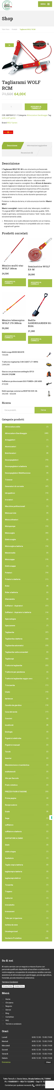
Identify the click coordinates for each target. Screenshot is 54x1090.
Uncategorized (11, 931)
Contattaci (10, 1017)
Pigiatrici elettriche (13, 738)
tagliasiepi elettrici (13, 878)
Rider (7, 586)
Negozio (9, 1006)
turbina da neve (11, 925)
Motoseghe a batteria (14, 546)
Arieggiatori (10, 440)
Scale (7, 812)
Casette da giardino (13, 705)
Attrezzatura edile (12, 427)
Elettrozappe (10, 566)
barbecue (9, 699)
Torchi (8, 752)
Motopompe (10, 526)
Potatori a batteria (12, 579)
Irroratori (9, 500)
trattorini (9, 898)
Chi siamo (9, 1003)
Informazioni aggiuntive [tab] (37, 146)
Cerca (43, 410)
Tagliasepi (9, 659)
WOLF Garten (12, 123)
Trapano (8, 892)
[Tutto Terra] (14, 5)
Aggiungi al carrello (36, 107)
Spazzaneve (10, 626)
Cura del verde (11, 712)
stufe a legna (10, 852)
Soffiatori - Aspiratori (14, 606)
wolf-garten (11, 118)
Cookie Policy (19, 986)
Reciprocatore (11, 805)
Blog (7, 1013)
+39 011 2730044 (42, 1085)
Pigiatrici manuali (12, 745)
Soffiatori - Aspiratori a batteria (18, 612)
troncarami (9, 911)
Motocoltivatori (11, 520)
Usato (7, 692)
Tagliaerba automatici (14, 646)
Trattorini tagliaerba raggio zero (18, 679)
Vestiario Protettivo (13, 938)
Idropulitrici (10, 493)
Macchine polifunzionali (15, 506)
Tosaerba (9, 885)
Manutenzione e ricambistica (17, 765)
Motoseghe (10, 533)
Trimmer (9, 480)
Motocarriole (10, 513)
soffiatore (9, 825)
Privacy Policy (7, 986)
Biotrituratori (10, 453)
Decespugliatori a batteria (16, 466)
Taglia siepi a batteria (14, 865)
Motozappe (10, 559)
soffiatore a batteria (13, 832)
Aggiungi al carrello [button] (10, 282)
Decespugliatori (11, 460)
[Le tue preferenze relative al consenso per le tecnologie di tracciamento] (51, 817)
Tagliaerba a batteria (13, 639)
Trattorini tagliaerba (13, 665)
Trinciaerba (10, 685)
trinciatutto (9, 905)
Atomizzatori (10, 447)
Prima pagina (10, 798)
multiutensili (10, 772)
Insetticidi (9, 725)
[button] (48, 44)
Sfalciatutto (10, 599)
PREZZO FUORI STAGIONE (16, 792)
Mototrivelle (10, 553)
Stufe (7, 845)
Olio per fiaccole (12, 778)
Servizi (8, 1010)
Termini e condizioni (13, 1024)
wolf (3, 118)
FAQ (7, 1020)
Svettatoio (9, 858)
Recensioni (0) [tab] (27, 153)
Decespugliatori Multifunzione (17, 473)
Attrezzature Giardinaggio (37, 115)
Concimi (8, 719)
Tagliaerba (9, 632)
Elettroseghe (10, 540)
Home (8, 999)
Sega (7, 818)
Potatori (8, 573)
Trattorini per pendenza (15, 672)
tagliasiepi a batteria (13, 872)
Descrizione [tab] (12, 146)
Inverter (8, 758)
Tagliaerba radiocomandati (16, 652)
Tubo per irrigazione (13, 918)
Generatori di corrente (14, 486)
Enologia (8, 732)
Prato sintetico (11, 785)
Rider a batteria (11, 592)
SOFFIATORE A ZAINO (14, 838)
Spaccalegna (10, 619)
